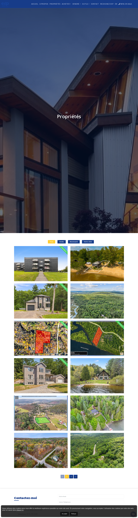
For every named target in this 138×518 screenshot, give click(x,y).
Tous (51, 242)
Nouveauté (74, 242)
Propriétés (55, 4)
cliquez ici (20, 510)
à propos (44, 4)
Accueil (34, 4)
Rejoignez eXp (107, 4)
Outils (85, 4)
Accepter (64, 514)
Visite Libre (88, 242)
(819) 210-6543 (126, 4)
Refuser (73, 514)
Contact (95, 4)
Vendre (75, 4)
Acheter (66, 4)
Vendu (61, 242)
